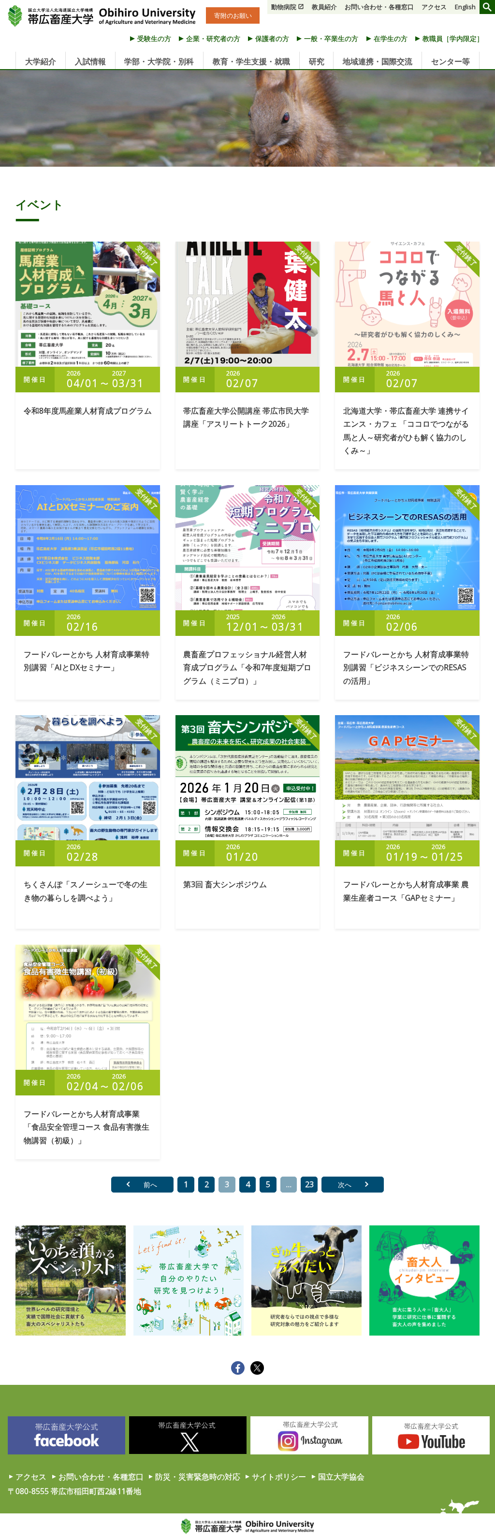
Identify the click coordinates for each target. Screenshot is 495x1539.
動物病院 (283, 6)
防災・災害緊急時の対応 (197, 1476)
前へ (150, 1184)
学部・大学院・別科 (159, 61)
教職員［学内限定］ (452, 38)
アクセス (434, 6)
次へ (344, 1184)
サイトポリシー (279, 1476)
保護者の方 (272, 38)
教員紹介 (324, 6)
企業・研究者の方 (213, 38)
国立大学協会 (341, 1476)
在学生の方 (391, 38)
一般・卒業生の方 (331, 38)
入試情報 (90, 61)
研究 (316, 61)
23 (309, 1184)
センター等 (450, 61)
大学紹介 (40, 61)
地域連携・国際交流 (377, 61)
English (465, 6)
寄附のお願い (233, 15)
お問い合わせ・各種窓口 (379, 6)
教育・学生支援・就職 (251, 61)
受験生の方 (154, 38)
